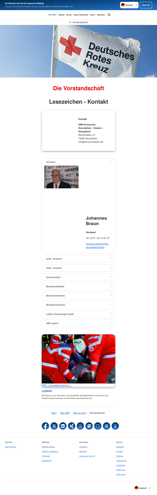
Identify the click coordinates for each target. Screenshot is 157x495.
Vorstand (50, 162)
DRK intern (120, 474)
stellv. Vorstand (54, 258)
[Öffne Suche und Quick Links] (109, 15)
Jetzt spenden (10, 446)
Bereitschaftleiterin (55, 295)
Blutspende (46, 460)
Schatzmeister (53, 277)
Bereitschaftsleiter (55, 286)
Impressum (120, 465)
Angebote (83, 446)
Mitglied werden (48, 446)
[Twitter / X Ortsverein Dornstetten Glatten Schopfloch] (54, 426)
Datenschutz (121, 460)
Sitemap (119, 456)
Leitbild (47, 391)
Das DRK (53, 14)
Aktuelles (83, 451)
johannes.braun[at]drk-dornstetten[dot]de (97, 245)
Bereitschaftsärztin (55, 304)
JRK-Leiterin (52, 323)
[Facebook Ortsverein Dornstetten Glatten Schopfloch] (45, 426)
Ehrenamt (46, 456)
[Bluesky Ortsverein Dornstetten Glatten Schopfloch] (97, 426)
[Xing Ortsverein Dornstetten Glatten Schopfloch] (71, 426)
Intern (92, 14)
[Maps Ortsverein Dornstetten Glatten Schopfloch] (80, 426)
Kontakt (119, 451)
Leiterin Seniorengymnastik (60, 314)
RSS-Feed (120, 470)
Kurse (69, 14)
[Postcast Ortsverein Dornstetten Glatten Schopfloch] (115, 426)
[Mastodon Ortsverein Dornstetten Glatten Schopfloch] (89, 426)
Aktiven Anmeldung (50, 451)
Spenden (101, 14)
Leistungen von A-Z (87, 456)
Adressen (120, 446)
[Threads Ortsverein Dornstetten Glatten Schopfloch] (106, 426)
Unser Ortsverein (80, 14)
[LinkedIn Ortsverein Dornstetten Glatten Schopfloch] (63, 426)
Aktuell (61, 14)
